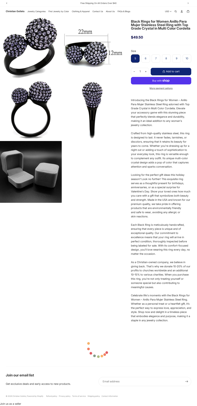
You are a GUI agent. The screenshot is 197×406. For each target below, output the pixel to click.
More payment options (161, 88)
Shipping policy (94, 396)
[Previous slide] (7, 3)
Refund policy (51, 396)
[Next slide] (188, 3)
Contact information (110, 396)
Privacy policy (65, 396)
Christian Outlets (19, 396)
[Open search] (175, 11)
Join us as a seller (10, 403)
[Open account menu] (182, 11)
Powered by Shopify (35, 396)
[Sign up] (186, 381)
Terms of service (79, 396)
